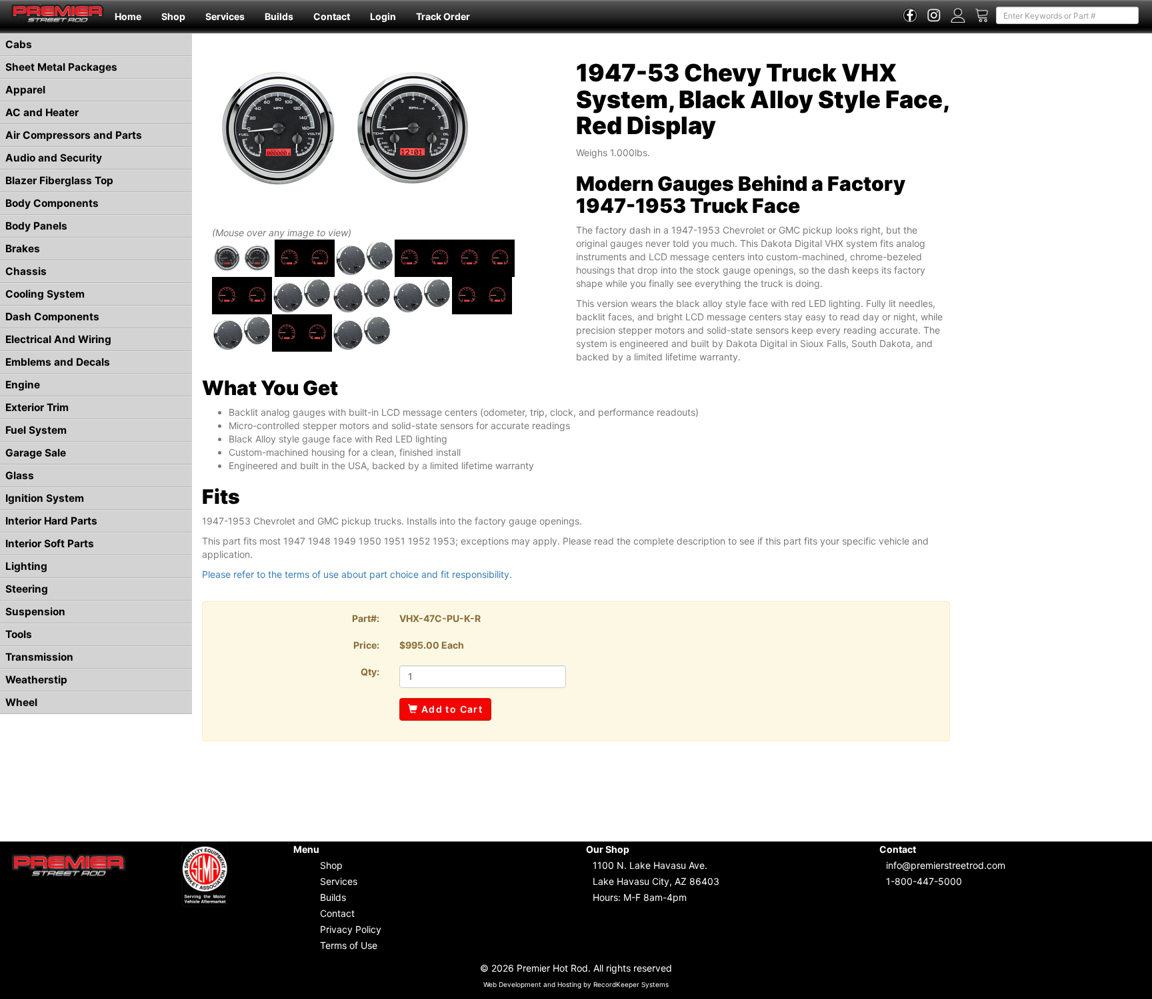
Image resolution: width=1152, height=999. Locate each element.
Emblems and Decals (57, 362)
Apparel (25, 89)
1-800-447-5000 (924, 881)
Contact (331, 16)
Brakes (22, 248)
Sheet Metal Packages (61, 67)
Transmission (39, 657)
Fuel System (36, 430)
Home (128, 16)
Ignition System (44, 498)
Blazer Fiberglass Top (59, 180)
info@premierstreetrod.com (945, 865)
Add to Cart (450, 709)
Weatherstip (36, 679)
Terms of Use (348, 945)
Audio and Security (53, 157)
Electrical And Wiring (58, 339)
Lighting (26, 566)
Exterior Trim (37, 407)
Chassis (26, 271)
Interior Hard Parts (51, 521)
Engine (22, 384)
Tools (18, 634)
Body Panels (36, 226)
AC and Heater (42, 112)
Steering (26, 589)
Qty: (370, 671)
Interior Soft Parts (49, 543)
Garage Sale (35, 452)
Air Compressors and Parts (73, 135)
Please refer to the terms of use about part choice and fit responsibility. (357, 574)
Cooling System (45, 294)
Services (225, 16)
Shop (173, 16)
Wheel (21, 702)
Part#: (365, 618)
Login (383, 16)
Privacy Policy (350, 929)
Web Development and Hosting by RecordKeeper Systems (576, 984)
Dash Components (52, 316)
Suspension (35, 611)
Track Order (443, 16)
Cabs (18, 44)
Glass (19, 475)
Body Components (52, 203)
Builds (279, 16)
